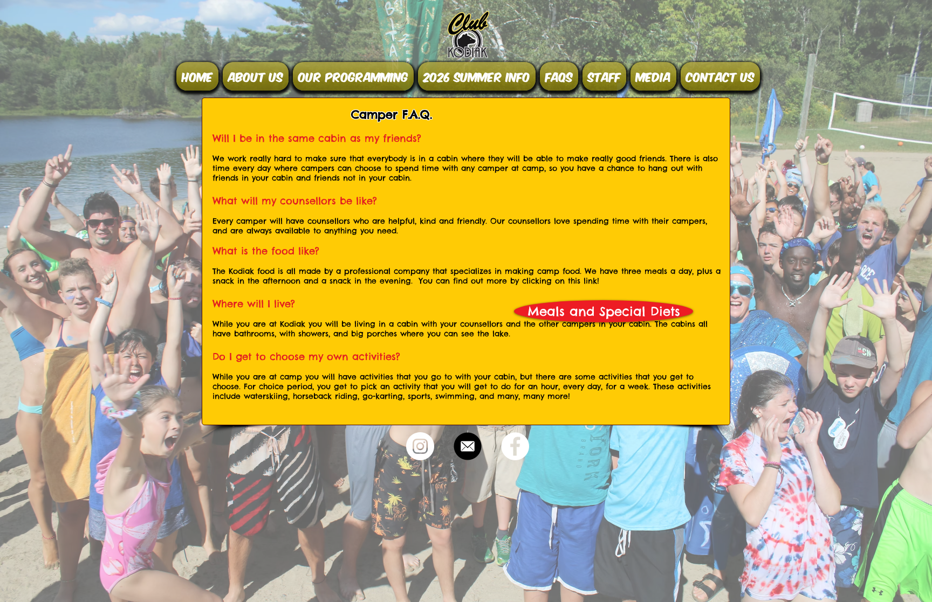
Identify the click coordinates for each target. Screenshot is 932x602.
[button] (256, 76)
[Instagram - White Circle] (420, 446)
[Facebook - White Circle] (515, 446)
